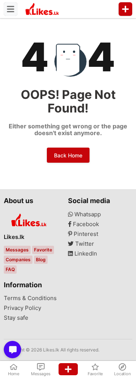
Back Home (68, 155)
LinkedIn (85, 253)
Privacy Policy (22, 308)
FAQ (10, 269)
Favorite (43, 250)
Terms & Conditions (30, 298)
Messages (17, 250)
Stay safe (16, 317)
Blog (41, 259)
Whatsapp (87, 214)
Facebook (85, 224)
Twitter (84, 243)
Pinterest (85, 234)
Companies (18, 259)
